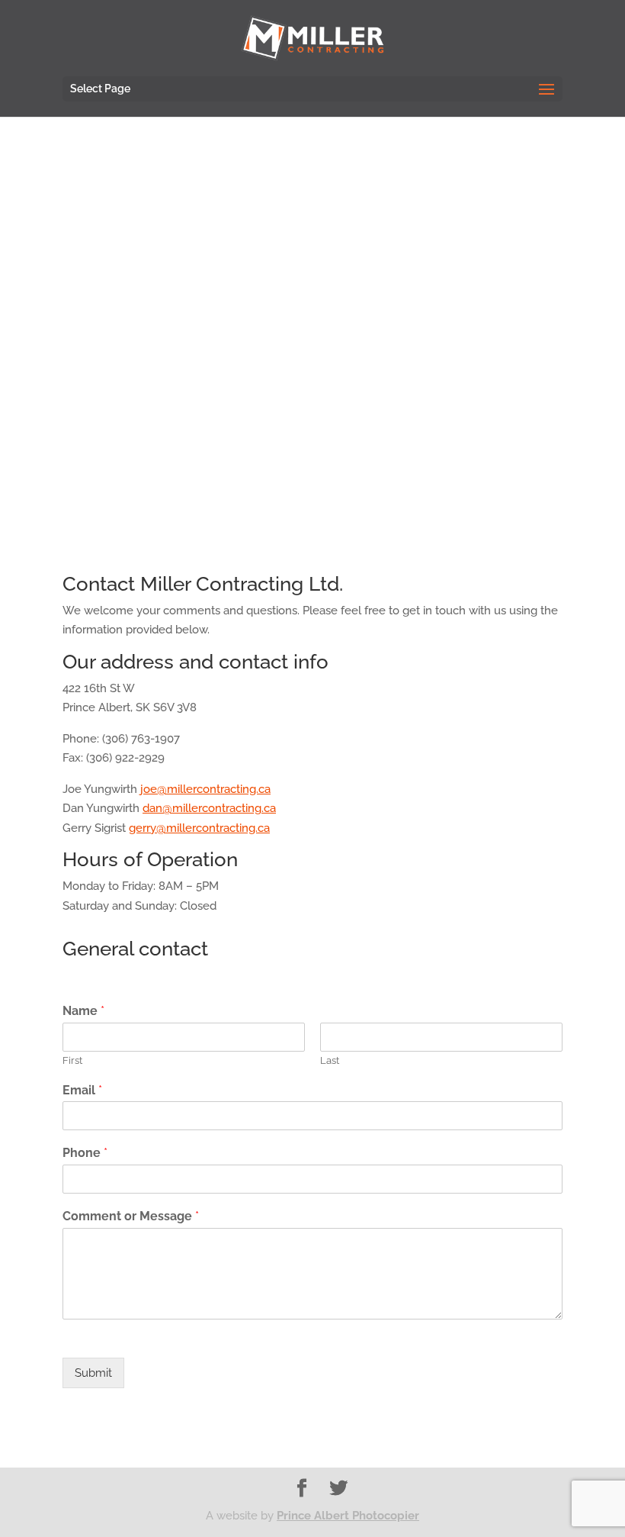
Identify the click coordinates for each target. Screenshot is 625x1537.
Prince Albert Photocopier (348, 1515)
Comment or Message (130, 1216)
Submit (93, 1373)
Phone (84, 1153)
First (72, 1060)
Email (82, 1090)
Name (83, 1011)
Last (329, 1060)
